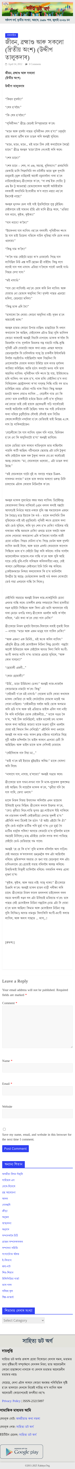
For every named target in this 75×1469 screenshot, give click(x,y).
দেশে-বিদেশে (8, 1187)
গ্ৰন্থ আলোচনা (9, 1193)
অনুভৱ (5, 1217)
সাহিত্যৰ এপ (8, 1180)
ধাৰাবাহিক (11, 35)
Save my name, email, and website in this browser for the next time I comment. (36, 1137)
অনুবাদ (5, 1230)
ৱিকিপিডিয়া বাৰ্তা (10, 1279)
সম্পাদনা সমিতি (10, 1248)
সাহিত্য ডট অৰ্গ (25, 1427)
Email (7, 1084)
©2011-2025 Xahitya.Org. (37, 1465)
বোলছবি (6, 1205)
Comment (9, 1003)
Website (7, 1106)
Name (7, 1061)
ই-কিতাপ (7, 1260)
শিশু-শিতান (7, 1273)
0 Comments (34, 64)
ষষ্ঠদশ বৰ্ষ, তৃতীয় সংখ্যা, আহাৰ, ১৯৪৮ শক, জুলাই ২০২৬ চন (37, 20)
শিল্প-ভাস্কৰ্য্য (8, 1297)
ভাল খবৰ (7, 1285)
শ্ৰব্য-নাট (6, 1267)
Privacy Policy (11, 1401)
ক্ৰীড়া (5, 1211)
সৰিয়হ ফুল (7, 1291)
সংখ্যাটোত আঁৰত (10, 1254)
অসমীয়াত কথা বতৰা (28, 1419)
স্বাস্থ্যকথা (6, 1223)
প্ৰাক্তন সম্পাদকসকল (12, 1242)
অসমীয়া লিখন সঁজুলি (12, 1174)
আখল (5, 1199)
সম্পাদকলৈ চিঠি (10, 1236)
